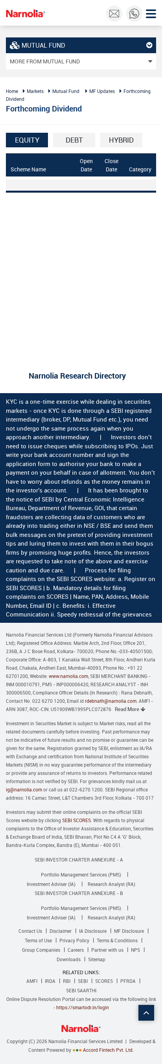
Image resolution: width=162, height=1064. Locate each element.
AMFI (31, 981)
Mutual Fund (65, 91)
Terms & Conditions (117, 940)
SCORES (104, 981)
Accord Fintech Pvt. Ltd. (108, 1050)
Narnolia (25, 13)
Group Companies (41, 950)
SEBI (83, 981)
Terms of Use (38, 940)
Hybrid (121, 140)
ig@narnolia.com (24, 789)
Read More (127, 709)
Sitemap (96, 959)
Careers (76, 950)
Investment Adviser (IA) (51, 884)
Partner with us (107, 950)
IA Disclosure (93, 931)
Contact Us (30, 931)
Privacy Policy (74, 940)
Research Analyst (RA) (111, 884)
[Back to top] (146, 1013)
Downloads (69, 959)
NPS (135, 950)
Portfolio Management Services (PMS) (81, 874)
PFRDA (128, 981)
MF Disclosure (129, 931)
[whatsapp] (134, 14)
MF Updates (102, 91)
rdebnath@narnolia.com (110, 701)
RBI (66, 981)
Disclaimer (61, 931)
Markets (35, 91)
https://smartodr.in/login (82, 1007)
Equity (27, 140)
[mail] (114, 14)
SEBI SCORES (76, 820)
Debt (74, 140)
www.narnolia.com (68, 676)
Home (12, 91)
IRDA (50, 981)
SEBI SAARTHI (81, 990)
